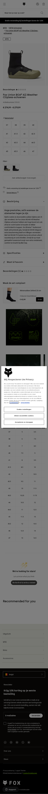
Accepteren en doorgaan (24, 422)
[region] (24, 397)
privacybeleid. (25, 402)
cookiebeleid (14, 402)
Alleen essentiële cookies (24, 416)
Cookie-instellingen (24, 409)
